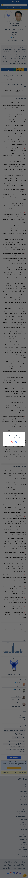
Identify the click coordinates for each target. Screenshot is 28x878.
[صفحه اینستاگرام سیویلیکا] (12, 442)
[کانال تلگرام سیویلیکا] (15, 442)
